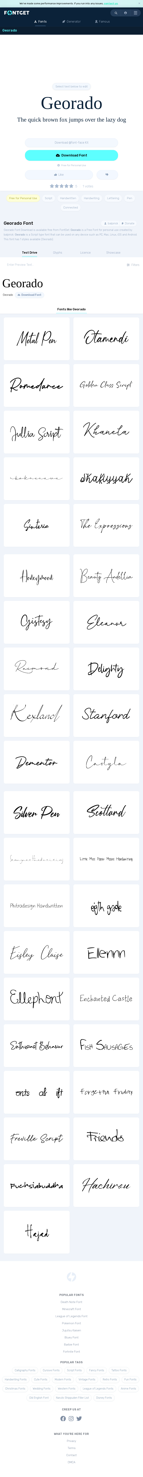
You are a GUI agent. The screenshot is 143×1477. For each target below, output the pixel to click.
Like (61, 174)
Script (48, 198)
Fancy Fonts (96, 1370)
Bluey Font (72, 1337)
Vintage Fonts (87, 1379)
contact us (111, 3)
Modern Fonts (63, 1379)
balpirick (112, 223)
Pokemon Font (71, 1323)
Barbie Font (71, 1344)
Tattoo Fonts (119, 1370)
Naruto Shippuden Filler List (72, 1397)
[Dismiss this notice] (139, 3)
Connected (70, 207)
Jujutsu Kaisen (71, 1330)
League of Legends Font (71, 1316)
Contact (71, 1455)
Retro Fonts (110, 1379)
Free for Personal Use (23, 198)
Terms (72, 1448)
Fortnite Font (71, 1351)
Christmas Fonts (15, 1388)
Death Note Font (71, 1302)
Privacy (71, 1441)
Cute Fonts (40, 1379)
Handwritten (68, 198)
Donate (129, 223)
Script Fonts (74, 1370)
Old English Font (39, 1397)
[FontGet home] (16, 12)
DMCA (71, 1462)
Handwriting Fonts (16, 1379)
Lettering (113, 198)
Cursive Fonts (51, 1370)
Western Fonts (66, 1388)
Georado (76, 230)
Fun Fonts (130, 1379)
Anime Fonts (128, 1388)
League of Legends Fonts (98, 1388)
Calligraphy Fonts (25, 1370)
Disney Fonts (104, 1397)
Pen (129, 198)
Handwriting (91, 198)
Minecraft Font (71, 1309)
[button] (126, 12)
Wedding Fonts (41, 1388)
